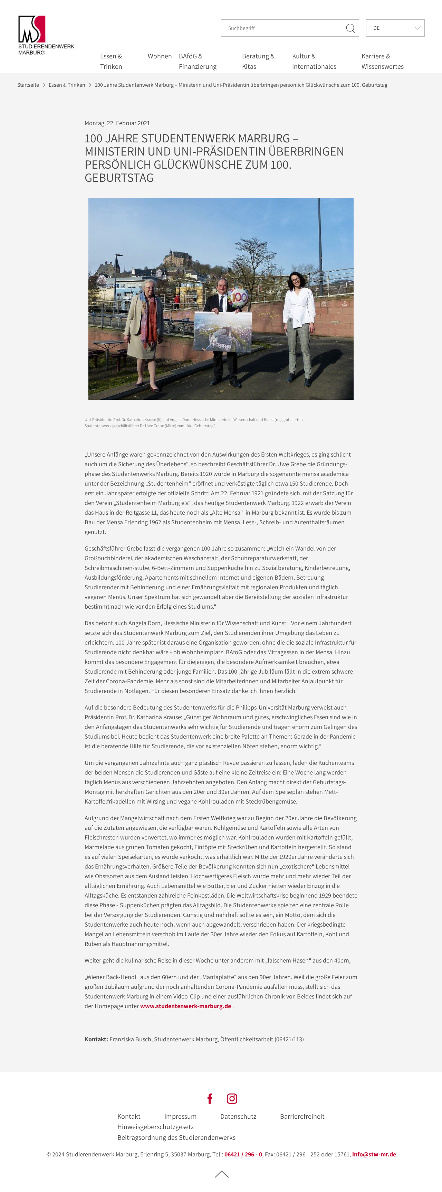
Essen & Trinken (67, 84)
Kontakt (129, 1116)
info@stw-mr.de (374, 1154)
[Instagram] (232, 1098)
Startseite (28, 84)
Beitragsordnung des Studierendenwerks (176, 1137)
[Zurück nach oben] (221, 1174)
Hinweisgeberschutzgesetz (155, 1126)
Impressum (180, 1116)
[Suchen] (351, 28)
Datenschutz (238, 1116)
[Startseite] (48, 35)
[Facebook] (210, 1098)
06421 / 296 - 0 (243, 1154)
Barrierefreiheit (302, 1116)
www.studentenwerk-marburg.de (185, 1006)
